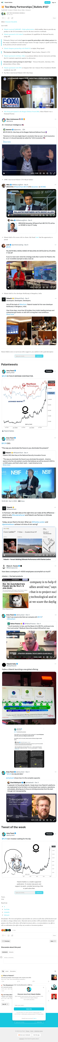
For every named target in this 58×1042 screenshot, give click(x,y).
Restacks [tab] (11, 952)
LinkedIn (6, 912)
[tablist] (7, 952)
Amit (37, 237)
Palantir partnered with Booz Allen (14, 56)
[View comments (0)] (8, 18)
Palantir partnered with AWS (12, 68)
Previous (7, 941)
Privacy (27, 1031)
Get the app (36, 1035)
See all (4, 1004)
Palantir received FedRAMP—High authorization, (19, 29)
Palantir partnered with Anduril (13, 34)
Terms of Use (36, 1012)
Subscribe (47, 2)
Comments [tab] (4, 952)
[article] (29, 978)
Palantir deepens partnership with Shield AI (17, 48)
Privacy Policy (40, 1014)
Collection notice (38, 1031)
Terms (31, 1031)
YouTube (6, 909)
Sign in (54, 2)
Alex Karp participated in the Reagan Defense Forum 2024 (21, 112)
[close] (43, 987)
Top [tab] (3, 971)
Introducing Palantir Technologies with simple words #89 (16, 977)
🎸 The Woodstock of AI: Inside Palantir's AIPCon (16, 985)
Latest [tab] (6, 971)
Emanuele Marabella (20, 13)
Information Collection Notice (28, 1014)
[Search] (55, 971)
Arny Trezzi (9, 13)
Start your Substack (25, 1035)
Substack (6, 915)
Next (52, 941)
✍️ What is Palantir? (7, 975)
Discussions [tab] (13, 971)
